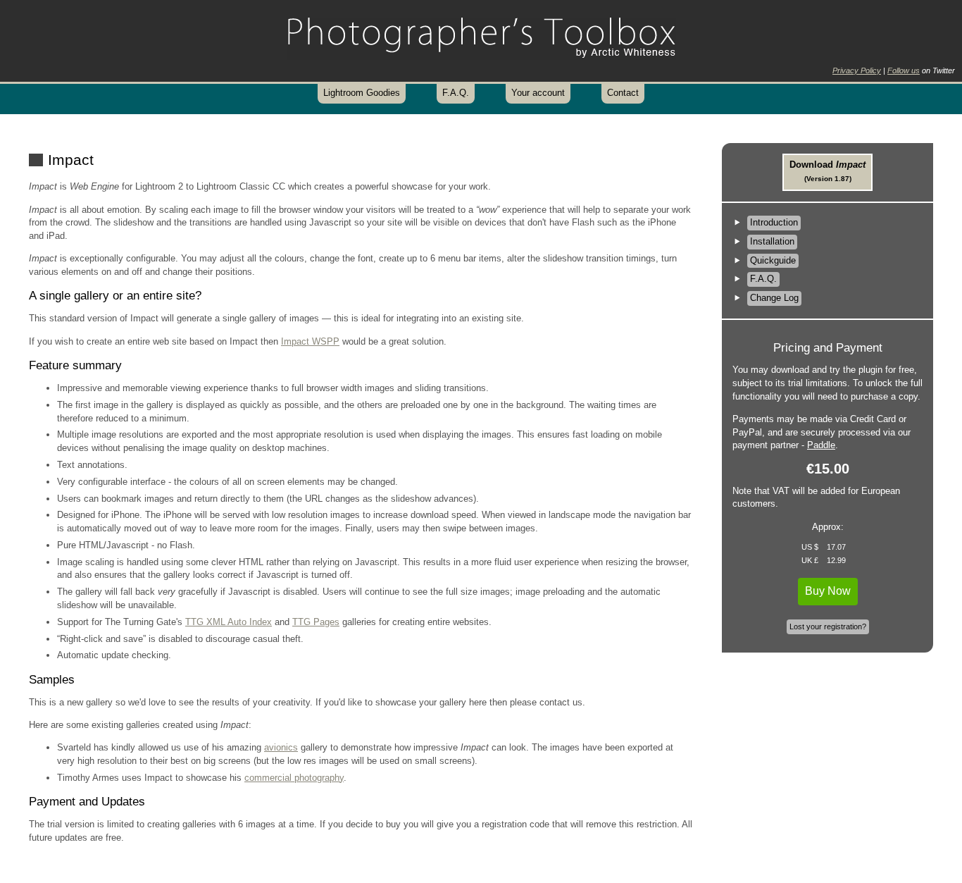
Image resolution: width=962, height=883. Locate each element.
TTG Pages (315, 622)
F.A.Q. (455, 92)
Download (827, 171)
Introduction (774, 222)
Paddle (821, 445)
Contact (623, 92)
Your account (538, 92)
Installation (772, 241)
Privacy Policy (856, 70)
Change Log (774, 297)
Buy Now (828, 591)
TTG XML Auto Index (228, 622)
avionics (281, 747)
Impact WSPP (310, 341)
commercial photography (294, 777)
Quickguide (773, 260)
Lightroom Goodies (361, 92)
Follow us (903, 70)
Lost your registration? (827, 626)
